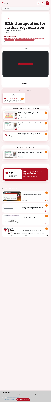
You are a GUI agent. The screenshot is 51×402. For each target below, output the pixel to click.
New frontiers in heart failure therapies (31, 194)
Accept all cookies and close (23, 399)
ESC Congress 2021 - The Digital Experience (33, 173)
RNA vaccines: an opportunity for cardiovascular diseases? (28, 113)
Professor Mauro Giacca (11, 98)
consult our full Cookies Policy (13, 397)
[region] (25, 396)
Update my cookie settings (10, 399)
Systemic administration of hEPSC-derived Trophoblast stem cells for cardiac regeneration (33, 208)
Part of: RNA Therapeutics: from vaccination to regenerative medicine (20, 38)
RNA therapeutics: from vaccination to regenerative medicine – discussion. (29, 134)
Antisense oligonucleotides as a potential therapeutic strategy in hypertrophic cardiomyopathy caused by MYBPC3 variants (33, 232)
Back (7, 19)
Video (24, 118)
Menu (7, 8)
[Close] (49, 392)
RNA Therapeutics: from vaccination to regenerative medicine (30, 153)
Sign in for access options (25, 63)
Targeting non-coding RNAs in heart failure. (31, 123)
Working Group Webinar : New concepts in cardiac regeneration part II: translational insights (34, 218)
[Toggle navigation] (47, 3)
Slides (20, 118)
